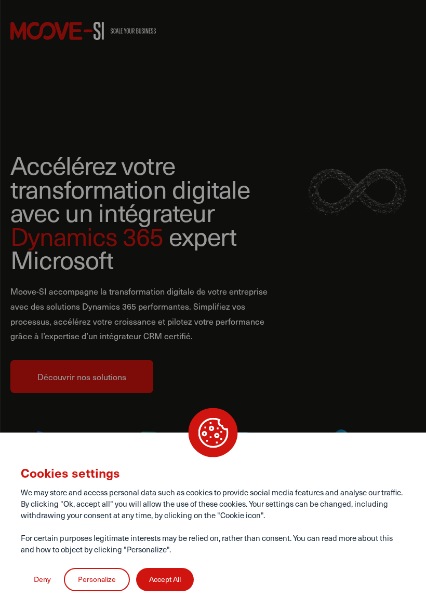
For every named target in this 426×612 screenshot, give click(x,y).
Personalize (97, 579)
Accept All (165, 579)
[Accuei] (83, 31)
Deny (42, 579)
